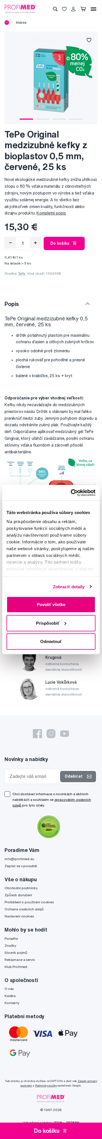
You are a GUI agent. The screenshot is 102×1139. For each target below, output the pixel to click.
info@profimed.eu (19, 859)
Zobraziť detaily (69, 586)
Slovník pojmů (16, 952)
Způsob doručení (18, 895)
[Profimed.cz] (20, 9)
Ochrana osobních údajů (24, 909)
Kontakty (12, 1003)
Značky (10, 945)
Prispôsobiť (48, 622)
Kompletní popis (51, 213)
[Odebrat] (10, 242)
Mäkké (21, 22)
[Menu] (93, 9)
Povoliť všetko (51, 604)
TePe (21, 273)
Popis (12, 304)
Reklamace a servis (20, 959)
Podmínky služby (46, 1085)
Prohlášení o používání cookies (29, 902)
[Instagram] (51, 733)
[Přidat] (35, 242)
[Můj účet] (73, 9)
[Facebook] (37, 733)
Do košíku (59, 243)
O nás (9, 989)
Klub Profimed (16, 967)
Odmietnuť (51, 641)
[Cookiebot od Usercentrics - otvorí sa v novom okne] (71, 492)
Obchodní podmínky (21, 888)
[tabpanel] (51, 78)
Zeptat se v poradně (21, 866)
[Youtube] (64, 733)
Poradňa (11, 938)
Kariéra (10, 996)
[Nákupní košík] (83, 9)
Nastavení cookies (19, 916)
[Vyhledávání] (55, 9)
